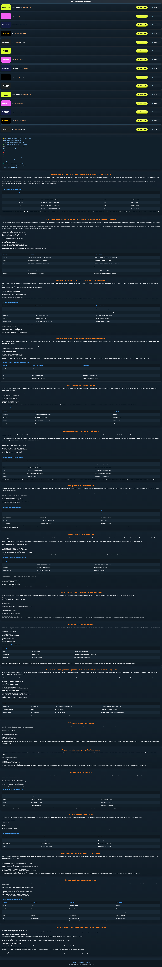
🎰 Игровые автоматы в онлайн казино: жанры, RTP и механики (16, 146)
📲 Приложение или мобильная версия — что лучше (13, 163)
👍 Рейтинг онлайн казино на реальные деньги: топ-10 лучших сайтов (17, 138)
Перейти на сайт (142, 7)
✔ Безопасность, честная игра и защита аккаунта (13, 159)
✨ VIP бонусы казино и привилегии (10, 154)
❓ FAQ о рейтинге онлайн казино (10, 167)
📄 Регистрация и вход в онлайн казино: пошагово (13, 148)
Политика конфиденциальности (78, 962)
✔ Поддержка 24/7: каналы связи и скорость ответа (13, 161)
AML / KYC (88, 962)
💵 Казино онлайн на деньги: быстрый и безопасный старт (15, 144)
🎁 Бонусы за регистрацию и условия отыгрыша (13, 152)
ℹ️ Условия (154, 7)
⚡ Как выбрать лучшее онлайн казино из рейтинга (13, 142)
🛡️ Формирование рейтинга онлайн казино (12, 140)
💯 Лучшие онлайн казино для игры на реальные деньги (14, 165)
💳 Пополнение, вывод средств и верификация (12, 150)
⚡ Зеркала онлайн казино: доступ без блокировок (13, 157)
